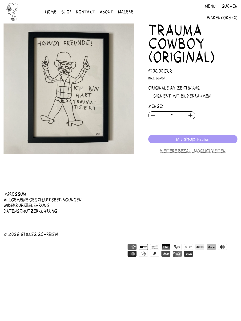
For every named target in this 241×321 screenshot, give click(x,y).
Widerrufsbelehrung (26, 205)
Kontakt (85, 11)
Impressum (15, 194)
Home (50, 11)
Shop (66, 11)
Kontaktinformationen (56, 248)
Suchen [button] (229, 6)
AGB (107, 242)
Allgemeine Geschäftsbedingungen (42, 199)
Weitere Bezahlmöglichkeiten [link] (192, 151)
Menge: (155, 106)
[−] (153, 115)
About (106, 11)
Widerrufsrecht (22, 242)
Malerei (126, 11)
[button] (69, 88)
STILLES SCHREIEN (39, 234)
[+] (190, 115)
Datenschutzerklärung (30, 211)
